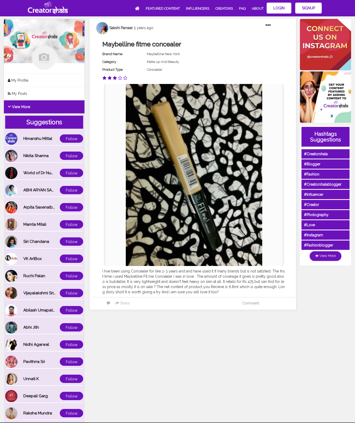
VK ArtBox (32, 258)
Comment (250, 303)
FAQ (242, 8)
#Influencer (313, 194)
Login (279, 8)
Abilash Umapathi (39, 310)
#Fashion (311, 174)
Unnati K (31, 378)
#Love (309, 225)
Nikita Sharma (36, 155)
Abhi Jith (31, 327)
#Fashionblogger (318, 245)
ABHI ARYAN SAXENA (42, 190)
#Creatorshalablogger (322, 184)
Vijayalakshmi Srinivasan (45, 293)
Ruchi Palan (34, 276)
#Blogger (312, 164)
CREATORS (224, 8)
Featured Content (163, 8)
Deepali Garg (35, 396)
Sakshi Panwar (121, 28)
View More (20, 107)
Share (124, 303)
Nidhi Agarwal (36, 344)
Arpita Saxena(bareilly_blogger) (52, 207)
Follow (71, 139)
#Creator (311, 205)
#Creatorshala (316, 154)
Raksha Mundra (37, 413)
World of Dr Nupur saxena (47, 173)
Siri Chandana (36, 241)
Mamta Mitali (34, 224)
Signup (308, 8)
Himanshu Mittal (37, 138)
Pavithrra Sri (34, 361)
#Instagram (313, 235)
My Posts (19, 94)
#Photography (316, 215)
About (258, 8)
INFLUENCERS (197, 8)
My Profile (19, 80)
